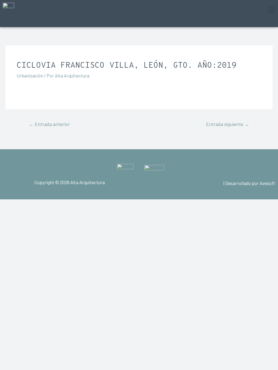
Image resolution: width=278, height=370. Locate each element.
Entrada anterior (49, 124)
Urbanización (30, 75)
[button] (271, 9)
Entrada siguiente (227, 124)
